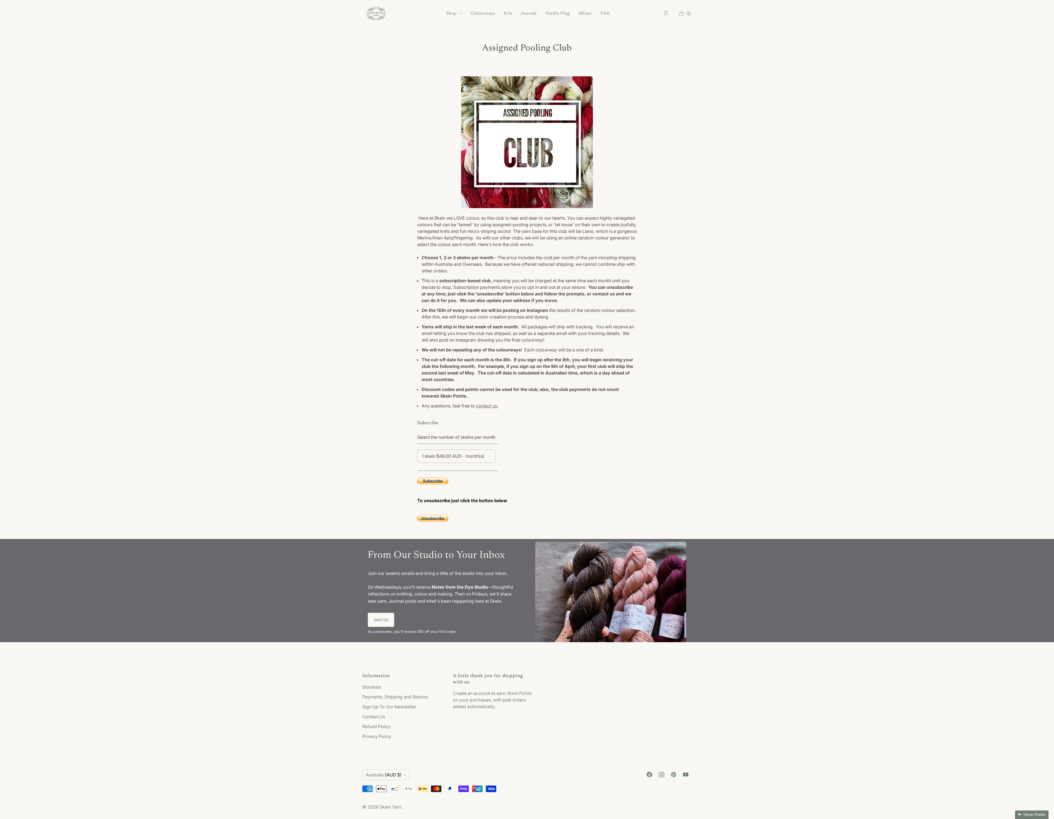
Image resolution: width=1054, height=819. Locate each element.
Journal (529, 13)
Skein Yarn (390, 807)
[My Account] (666, 13)
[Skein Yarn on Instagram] (661, 774)
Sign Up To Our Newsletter (389, 706)
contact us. (487, 406)
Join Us (381, 619)
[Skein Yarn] (376, 13)
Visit (605, 13)
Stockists (371, 687)
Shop (451, 13)
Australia (384, 775)
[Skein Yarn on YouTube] (686, 774)
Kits (508, 13)
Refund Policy (376, 726)
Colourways (482, 13)
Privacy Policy (376, 736)
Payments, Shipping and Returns (395, 697)
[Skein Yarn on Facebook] (649, 774)
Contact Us (373, 716)
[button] (1032, 814)
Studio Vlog (557, 13)
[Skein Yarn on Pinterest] (674, 774)
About (585, 13)
